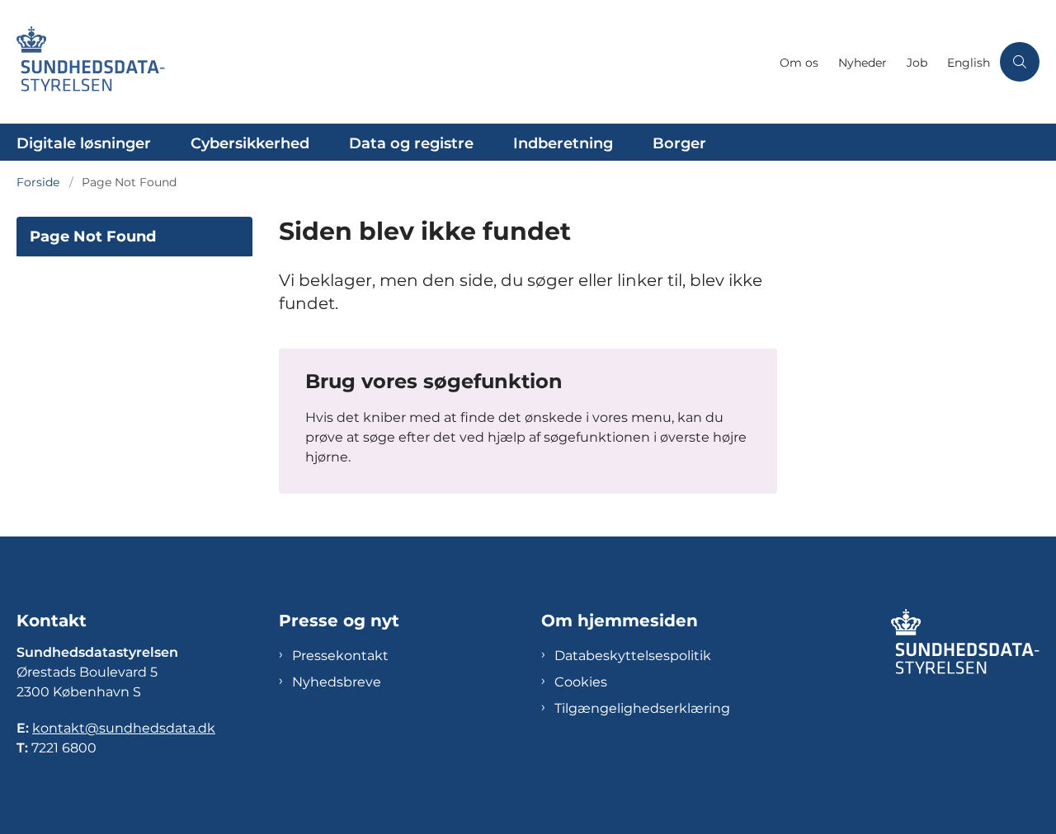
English (968, 63)
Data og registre (411, 143)
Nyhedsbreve (336, 682)
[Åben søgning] (1020, 62)
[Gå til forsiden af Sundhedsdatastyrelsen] (393, 61)
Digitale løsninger (83, 143)
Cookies (580, 682)
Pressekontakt (340, 655)
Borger (679, 143)
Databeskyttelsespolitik (632, 655)
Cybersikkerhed (250, 143)
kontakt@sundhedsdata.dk (123, 728)
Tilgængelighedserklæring (642, 708)
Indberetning (563, 143)
